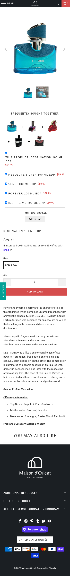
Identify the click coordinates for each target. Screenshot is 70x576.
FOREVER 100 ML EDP (25, 193)
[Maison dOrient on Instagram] (26, 521)
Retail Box (11, 265)
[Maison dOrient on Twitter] (43, 521)
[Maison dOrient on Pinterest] (31, 521)
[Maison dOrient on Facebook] (20, 521)
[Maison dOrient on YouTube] (49, 521)
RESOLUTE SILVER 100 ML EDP (31, 174)
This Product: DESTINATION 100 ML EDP (34, 159)
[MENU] (1, 3)
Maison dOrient (28, 568)
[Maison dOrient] (35, 3)
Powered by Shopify (46, 568)
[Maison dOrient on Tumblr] (37, 521)
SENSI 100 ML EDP (22, 184)
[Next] (64, 49)
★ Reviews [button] (3, 291)
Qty (5, 275)
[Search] (57, 3)
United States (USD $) (33, 539)
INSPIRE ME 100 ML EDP (26, 202)
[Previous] (6, 49)
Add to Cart (35, 219)
